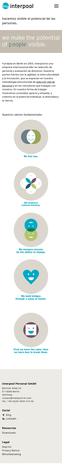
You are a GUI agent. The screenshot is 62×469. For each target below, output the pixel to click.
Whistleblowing (11, 454)
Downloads (9, 432)
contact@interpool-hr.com (16, 397)
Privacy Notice (11, 450)
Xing (8, 415)
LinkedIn (10, 418)
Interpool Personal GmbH (18, 5)
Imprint (6, 446)
